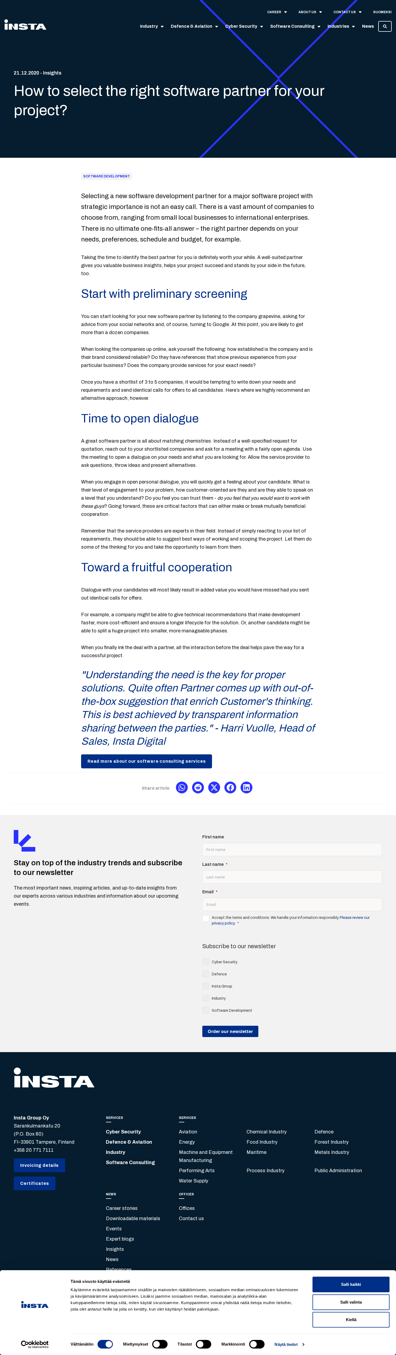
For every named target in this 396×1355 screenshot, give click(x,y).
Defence (324, 1132)
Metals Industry (331, 1152)
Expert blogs (120, 1239)
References (119, 1269)
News (112, 1259)
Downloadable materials (133, 1218)
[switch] (160, 1344)
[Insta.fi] (25, 26)
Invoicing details (39, 1165)
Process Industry (265, 1170)
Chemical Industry (266, 1132)
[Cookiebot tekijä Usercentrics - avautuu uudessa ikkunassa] (34, 1344)
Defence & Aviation (129, 1142)
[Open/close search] (385, 26)
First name (213, 837)
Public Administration (338, 1170)
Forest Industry (331, 1142)
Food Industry (261, 1142)
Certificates (34, 1183)
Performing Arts (197, 1170)
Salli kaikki (351, 1284)
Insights (115, 1249)
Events (114, 1228)
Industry (115, 1152)
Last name (213, 864)
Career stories (122, 1208)
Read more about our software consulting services (147, 761)
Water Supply (193, 1181)
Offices (187, 1208)
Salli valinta (351, 1302)
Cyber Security (123, 1132)
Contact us (191, 1218)
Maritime (256, 1152)
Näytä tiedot (286, 1344)
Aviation (188, 1132)
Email (208, 892)
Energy (187, 1142)
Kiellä (351, 1319)
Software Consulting (130, 1162)
